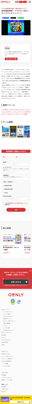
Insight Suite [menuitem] (4, 389)
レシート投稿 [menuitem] (6, 314)
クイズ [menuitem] (5, 325)
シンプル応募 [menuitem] (6, 328)
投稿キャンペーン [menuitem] (7, 318)
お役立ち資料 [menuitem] (4, 342)
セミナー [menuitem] (3, 337)
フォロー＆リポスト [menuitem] (8, 316)
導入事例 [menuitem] (3, 335)
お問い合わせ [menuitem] (4, 372)
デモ (17, 2)
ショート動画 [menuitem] (4, 363)
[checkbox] (15, 188)
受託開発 (6, 252)
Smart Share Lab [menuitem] (6, 340)
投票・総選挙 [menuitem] (6, 323)
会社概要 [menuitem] (3, 375)
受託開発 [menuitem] (3, 386)
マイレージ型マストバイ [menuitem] (9, 321)
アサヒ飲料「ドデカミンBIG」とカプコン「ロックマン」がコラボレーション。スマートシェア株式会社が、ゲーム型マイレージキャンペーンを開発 (15, 112)
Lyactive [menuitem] (3, 391)
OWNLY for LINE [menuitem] (5, 354)
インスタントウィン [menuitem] (8, 312)
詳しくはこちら (10, 59)
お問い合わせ (16, 282)
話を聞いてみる (25, 2)
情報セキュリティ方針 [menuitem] (6, 380)
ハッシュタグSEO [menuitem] (5, 366)
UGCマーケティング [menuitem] (6, 332)
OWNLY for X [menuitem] (4, 351)
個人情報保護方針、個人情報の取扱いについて (16, 203)
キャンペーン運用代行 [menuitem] (6, 358)
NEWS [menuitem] (3, 345)
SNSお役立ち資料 (21, 2)
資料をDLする (20, 402)
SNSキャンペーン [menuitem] (5, 309)
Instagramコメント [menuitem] (8, 330)
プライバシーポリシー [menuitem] (6, 377)
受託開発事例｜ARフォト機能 (11, 248)
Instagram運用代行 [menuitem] (6, 361)
